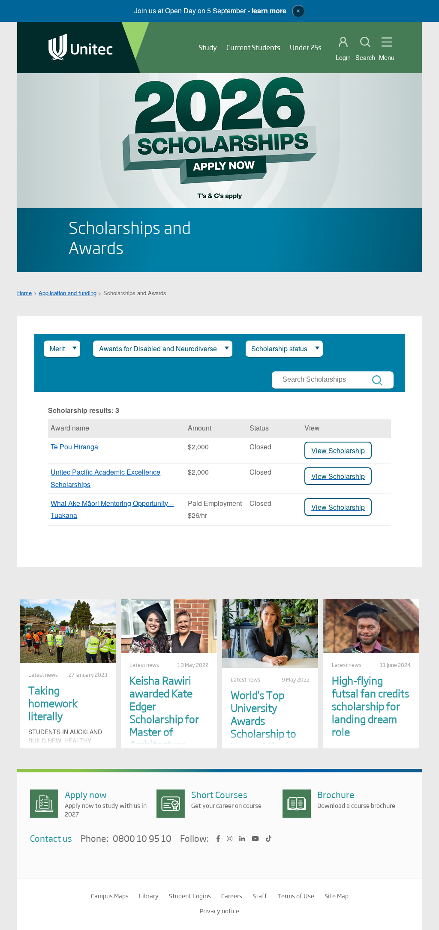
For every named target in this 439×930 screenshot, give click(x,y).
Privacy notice (219, 910)
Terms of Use (295, 895)
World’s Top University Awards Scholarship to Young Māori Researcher (263, 726)
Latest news (43, 675)
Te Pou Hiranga (74, 447)
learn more (269, 10)
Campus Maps (110, 895)
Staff (260, 895)
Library (149, 895)
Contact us (51, 838)
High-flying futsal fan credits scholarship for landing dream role (370, 706)
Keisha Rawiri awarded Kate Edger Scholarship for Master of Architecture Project (164, 719)
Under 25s (306, 47)
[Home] (80, 48)
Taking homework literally (53, 702)
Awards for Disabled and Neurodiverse (158, 348)
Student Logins (190, 895)
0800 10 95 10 (142, 838)
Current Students (253, 47)
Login (343, 57)
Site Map (337, 895)
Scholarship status (279, 348)
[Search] (377, 380)
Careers (231, 895)
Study (207, 47)
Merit (57, 348)
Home (24, 293)
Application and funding (67, 293)
